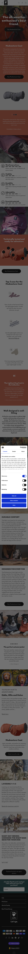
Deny (14, 505)
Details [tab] (14, 451)
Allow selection (14, 500)
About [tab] (23, 451)
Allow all (14, 495)
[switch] (24, 480)
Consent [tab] (5, 451)
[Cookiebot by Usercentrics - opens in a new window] (20, 447)
